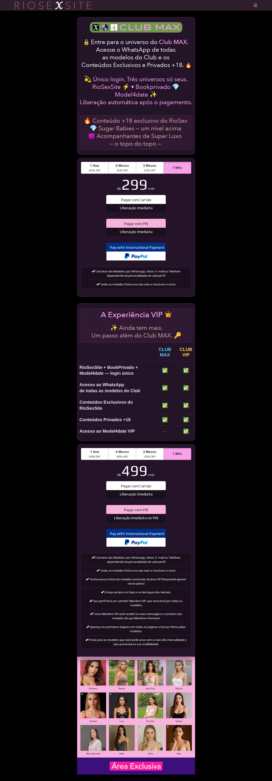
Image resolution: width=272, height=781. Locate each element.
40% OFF (122, 454)
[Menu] (255, 3)
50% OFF (95, 454)
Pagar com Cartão (136, 204)
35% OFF (122, 168)
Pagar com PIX (136, 227)
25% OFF (149, 168)
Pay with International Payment (137, 247)
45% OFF (95, 168)
